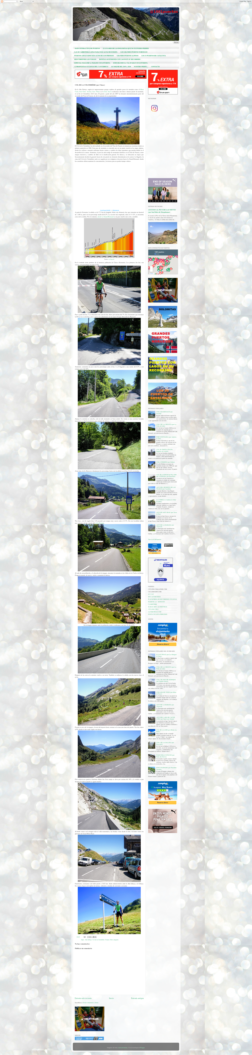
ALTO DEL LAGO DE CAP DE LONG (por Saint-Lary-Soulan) (165, 718)
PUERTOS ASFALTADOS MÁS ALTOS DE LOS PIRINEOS (94, 56)
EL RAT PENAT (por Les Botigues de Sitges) (166, 655)
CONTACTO (155, 66)
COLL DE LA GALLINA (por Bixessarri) (165, 743)
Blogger (142, 1048)
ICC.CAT (151, 594)
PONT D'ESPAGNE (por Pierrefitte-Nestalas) (166, 768)
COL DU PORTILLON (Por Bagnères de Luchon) (164, 450)
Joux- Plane (96, 91)
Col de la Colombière (98, 940)
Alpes (82, 940)
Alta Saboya (88, 940)
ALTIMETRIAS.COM (154, 612)
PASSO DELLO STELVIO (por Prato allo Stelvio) (165, 756)
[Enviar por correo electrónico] (88, 937)
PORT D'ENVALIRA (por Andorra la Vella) (166, 438)
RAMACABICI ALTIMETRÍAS (157, 607)
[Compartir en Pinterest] (96, 937)
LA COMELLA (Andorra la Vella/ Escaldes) (166, 500)
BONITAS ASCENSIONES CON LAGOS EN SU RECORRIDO (119, 59)
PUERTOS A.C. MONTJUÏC (156, 602)
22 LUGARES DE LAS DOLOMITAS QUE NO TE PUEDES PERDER (126, 48)
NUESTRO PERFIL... (141, 66)
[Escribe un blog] (90, 937)
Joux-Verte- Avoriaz (85, 91)
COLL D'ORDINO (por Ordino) (165, 462)
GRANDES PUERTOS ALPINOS (127, 56)
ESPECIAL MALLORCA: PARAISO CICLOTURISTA (92, 63)
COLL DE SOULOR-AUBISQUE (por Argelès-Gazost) (166, 680)
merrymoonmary (122, 1048)
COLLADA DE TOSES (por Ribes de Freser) (166, 693)
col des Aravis (107, 91)
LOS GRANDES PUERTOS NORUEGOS (133, 52)
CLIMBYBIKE (152, 604)
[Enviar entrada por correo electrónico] (84, 937)
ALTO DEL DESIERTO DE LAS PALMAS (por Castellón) (166, 488)
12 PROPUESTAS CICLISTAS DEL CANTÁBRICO (91, 66)
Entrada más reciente (83, 998)
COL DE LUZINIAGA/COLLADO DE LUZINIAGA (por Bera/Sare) (166, 475)
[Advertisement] (162, 145)
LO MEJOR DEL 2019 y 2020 (121, 66)
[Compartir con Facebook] (94, 937)
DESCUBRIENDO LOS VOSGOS (85, 59)
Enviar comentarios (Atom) (90, 1003)
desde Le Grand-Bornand (105, 217)
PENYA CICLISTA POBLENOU (157, 614)
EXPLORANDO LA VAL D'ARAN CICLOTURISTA (130, 63)
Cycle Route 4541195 (105, 210)
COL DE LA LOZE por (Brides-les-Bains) (166, 731)
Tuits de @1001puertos (154, 539)
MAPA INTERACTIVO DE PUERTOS (87, 48)
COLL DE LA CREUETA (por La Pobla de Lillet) (166, 425)
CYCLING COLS (153, 609)
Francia (107, 940)
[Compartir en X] (92, 937)
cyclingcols (111, 259)
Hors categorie (114, 940)
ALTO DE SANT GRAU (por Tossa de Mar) (166, 513)
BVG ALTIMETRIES (154, 597)
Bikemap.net (116, 210)
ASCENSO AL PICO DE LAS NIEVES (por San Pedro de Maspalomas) (162, 210)
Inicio (111, 998)
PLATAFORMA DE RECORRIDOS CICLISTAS (162, 599)
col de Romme (99, 523)
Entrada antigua (137, 998)
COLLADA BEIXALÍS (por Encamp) (164, 412)
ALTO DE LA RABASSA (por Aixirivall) (165, 526)
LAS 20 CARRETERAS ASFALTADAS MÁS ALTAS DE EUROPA (95, 52)
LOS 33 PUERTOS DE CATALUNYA (153, 56)
